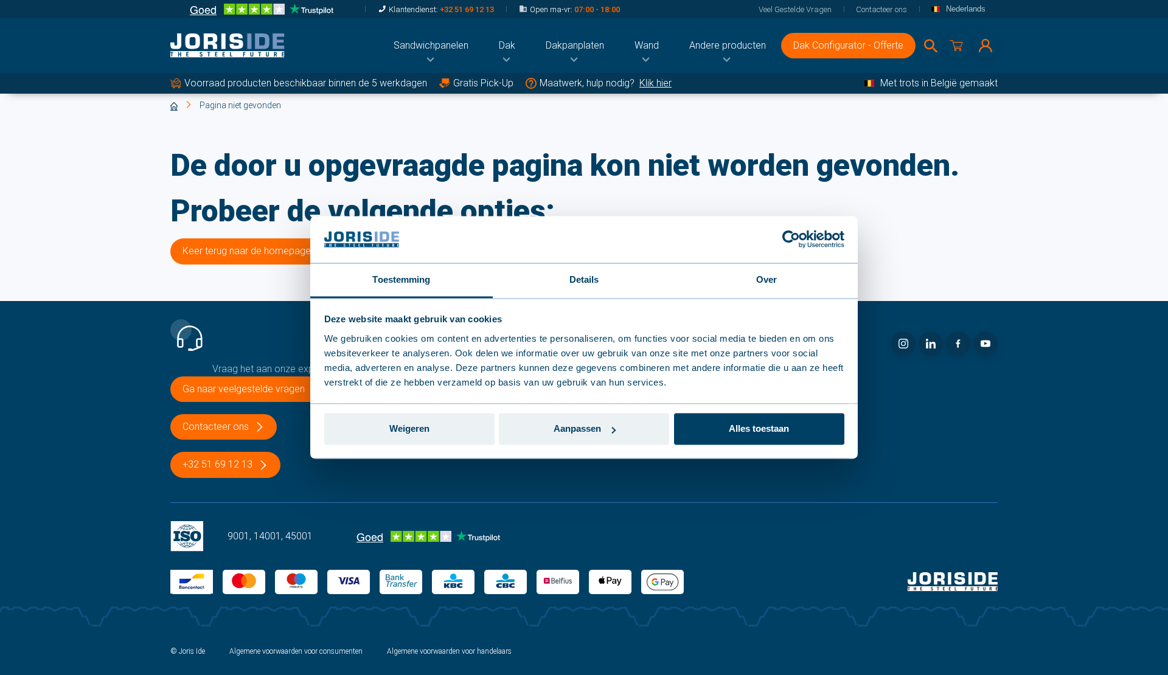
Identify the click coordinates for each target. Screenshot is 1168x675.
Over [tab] (766, 279)
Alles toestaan (759, 429)
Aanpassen (577, 429)
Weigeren (409, 429)
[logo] (227, 45)
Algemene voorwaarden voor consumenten (296, 651)
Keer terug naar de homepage (246, 251)
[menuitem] (431, 45)
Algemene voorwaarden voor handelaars (449, 651)
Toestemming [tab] (401, 279)
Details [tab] (584, 279)
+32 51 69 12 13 (467, 9)
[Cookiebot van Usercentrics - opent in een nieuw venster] (791, 239)
